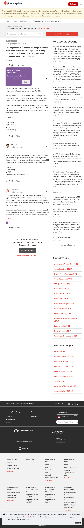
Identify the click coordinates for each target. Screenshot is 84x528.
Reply (19, 136)
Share (21, 66)
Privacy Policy (28, 517)
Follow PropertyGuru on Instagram (65, 404)
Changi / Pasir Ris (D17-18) (63, 376)
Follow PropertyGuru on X (75, 404)
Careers (8, 423)
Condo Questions (63, 269)
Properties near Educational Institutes (51, 489)
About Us (9, 416)
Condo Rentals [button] (69, 468)
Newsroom (34, 416)
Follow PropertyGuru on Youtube (68, 404)
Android (25, 404)
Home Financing (62, 294)
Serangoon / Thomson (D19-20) (65, 386)
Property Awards (60, 432)
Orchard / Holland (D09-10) (63, 391)
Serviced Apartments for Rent (69, 473)
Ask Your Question (27, 250)
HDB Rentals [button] (68, 465)
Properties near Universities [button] (50, 496)
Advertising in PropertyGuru (66, 264)
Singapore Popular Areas (69, 488)
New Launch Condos (13, 492)
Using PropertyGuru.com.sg (65, 336)
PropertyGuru (12, 460)
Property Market (62, 326)
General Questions (63, 279)
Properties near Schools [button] (50, 501)
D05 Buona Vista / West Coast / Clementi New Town (70, 500)
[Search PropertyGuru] (77, 422)
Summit (24, 441)
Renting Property (62, 331)
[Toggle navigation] (81, 4)
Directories (30, 460)
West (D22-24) (59, 381)
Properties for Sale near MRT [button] (32, 496)
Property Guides (12, 465)
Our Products (10, 420)
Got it (26, 82)
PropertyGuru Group (13, 412)
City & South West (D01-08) (63, 371)
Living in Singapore (62, 308)
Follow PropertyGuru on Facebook (62, 404)
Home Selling (61, 299)
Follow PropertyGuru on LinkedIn (72, 404)
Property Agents (62, 313)
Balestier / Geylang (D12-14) (64, 356)
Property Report (60, 440)
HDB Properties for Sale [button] (51, 466)
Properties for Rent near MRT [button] (32, 501)
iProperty (24, 449)
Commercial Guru (24, 430)
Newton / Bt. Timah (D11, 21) (64, 366)
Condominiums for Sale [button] (51, 471)
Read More (9, 218)
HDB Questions (11, 41)
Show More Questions (67, 245)
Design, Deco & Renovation (65, 274)
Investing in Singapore (64, 304)
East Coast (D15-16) (61, 361)
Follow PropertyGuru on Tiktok (77, 404)
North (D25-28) (59, 351)
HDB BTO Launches (13, 468)
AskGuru (9, 463)
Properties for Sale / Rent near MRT (32, 489)
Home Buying (61, 289)
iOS (32, 404)
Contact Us (35, 412)
